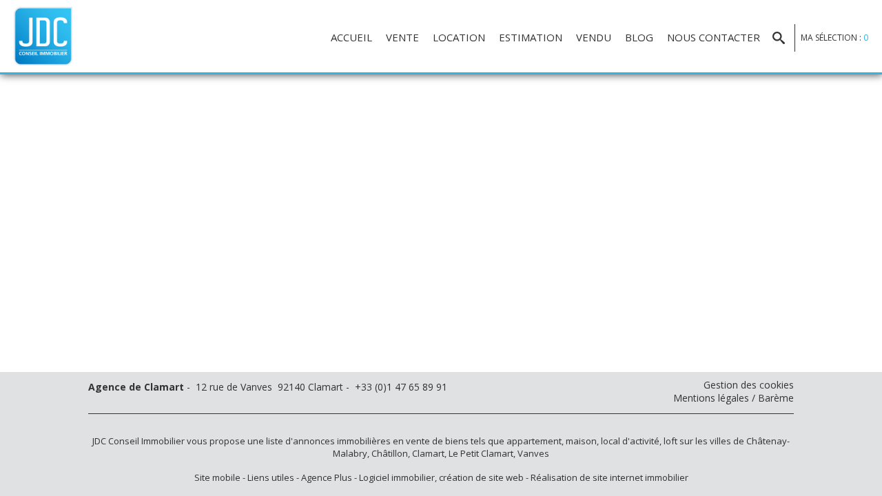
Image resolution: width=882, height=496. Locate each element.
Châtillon (389, 453)
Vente (402, 37)
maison (581, 441)
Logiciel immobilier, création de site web (441, 477)
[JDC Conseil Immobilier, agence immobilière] (43, 35)
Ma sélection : (834, 37)
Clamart (428, 453)
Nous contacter (713, 37)
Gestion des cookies (749, 384)
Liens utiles (270, 477)
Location (459, 37)
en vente (411, 441)
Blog (639, 37)
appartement (534, 441)
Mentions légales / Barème (733, 397)
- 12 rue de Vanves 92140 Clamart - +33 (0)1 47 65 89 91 (267, 386)
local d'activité (630, 441)
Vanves (533, 453)
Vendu (593, 37)
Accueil (351, 37)
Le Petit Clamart (481, 453)
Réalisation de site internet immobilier (609, 477)
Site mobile (217, 477)
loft (670, 441)
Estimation (530, 37)
